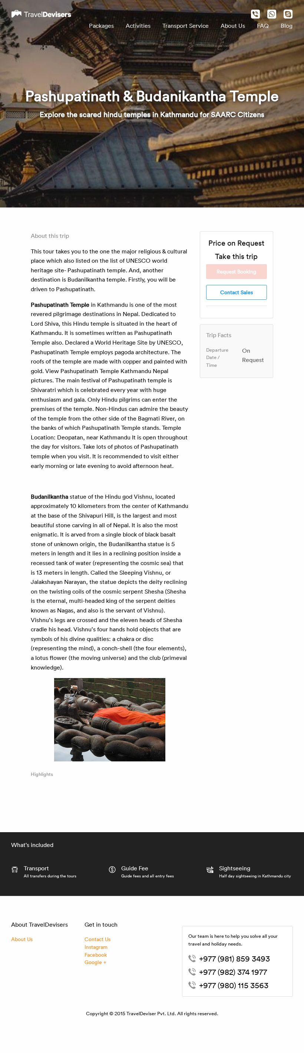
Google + (95, 962)
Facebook (96, 954)
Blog (287, 25)
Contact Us (97, 939)
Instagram (96, 946)
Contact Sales (236, 292)
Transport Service (185, 25)
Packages (101, 25)
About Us (233, 25)
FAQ (263, 25)
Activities (138, 25)
